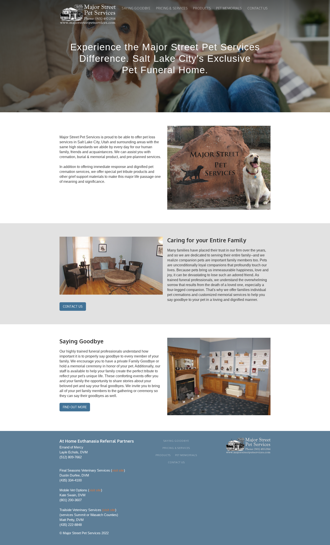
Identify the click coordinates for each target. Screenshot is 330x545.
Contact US (257, 8)
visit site (118, 470)
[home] (87, 15)
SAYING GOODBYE (136, 8)
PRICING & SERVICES (172, 8)
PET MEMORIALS (229, 8)
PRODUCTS (202, 8)
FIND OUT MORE (75, 407)
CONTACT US (73, 306)
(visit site (108, 510)
